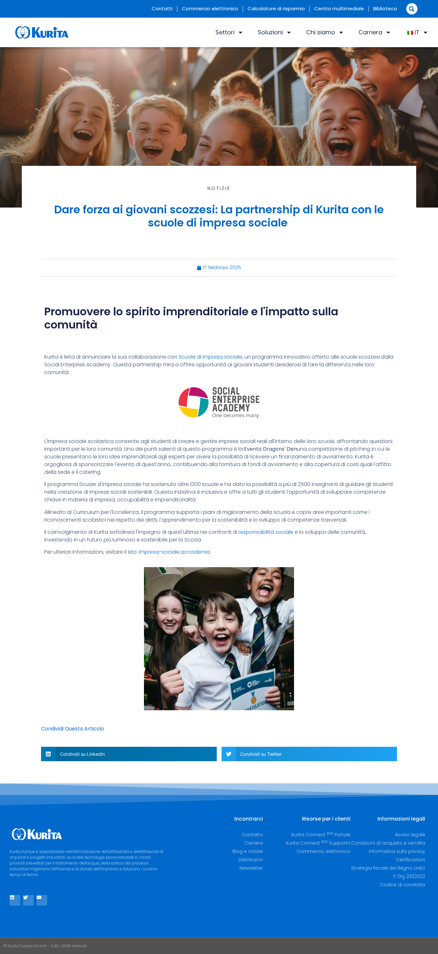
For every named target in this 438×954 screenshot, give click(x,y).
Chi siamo (320, 32)
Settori (224, 32)
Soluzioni (270, 32)
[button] (411, 8)
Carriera (370, 32)
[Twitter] (28, 900)
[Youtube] (42, 900)
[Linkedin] (15, 900)
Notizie (219, 188)
